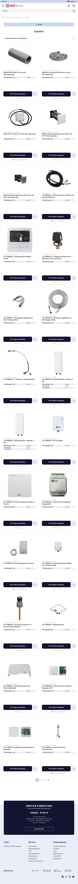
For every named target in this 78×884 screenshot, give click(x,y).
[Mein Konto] (68, 6)
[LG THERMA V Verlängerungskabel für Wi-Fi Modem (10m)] (20, 301)
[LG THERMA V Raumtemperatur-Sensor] (20, 546)
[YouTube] (73, 877)
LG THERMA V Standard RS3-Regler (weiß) (17, 258)
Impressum (57, 858)
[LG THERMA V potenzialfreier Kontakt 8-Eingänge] (20, 730)
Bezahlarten (33, 856)
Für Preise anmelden (17, 94)
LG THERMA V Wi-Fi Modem (52, 441)
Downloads (33, 846)
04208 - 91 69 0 (39, 812)
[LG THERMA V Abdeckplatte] (58, 608)
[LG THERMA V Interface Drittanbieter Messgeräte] (58, 485)
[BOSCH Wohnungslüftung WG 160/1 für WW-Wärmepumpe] (58, 117)
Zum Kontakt (39, 829)
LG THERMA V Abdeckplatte (53, 625)
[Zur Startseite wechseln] (35, 5)
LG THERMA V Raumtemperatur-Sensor (19, 563)
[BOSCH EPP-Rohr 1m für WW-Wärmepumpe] (20, 56)
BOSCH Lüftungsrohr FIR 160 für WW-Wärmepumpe (56, 73)
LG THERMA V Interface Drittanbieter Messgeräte (56, 503)
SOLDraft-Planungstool (13, 846)
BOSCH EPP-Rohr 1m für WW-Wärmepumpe (15, 73)
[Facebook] (66, 877)
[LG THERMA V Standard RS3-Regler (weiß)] (20, 240)
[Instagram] (70, 877)
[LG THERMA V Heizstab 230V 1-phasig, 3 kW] (20, 424)
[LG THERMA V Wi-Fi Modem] (58, 424)
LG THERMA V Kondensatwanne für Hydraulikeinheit (17, 687)
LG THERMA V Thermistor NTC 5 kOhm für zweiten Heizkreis (58, 196)
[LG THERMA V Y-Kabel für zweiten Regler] (20, 362)
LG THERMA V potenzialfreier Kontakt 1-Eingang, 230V (57, 687)
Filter (40, 24)
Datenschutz (58, 854)
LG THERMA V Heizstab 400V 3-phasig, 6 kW (57, 380)
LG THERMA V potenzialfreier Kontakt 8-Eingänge (19, 748)
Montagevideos (34, 849)
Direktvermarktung (36, 861)
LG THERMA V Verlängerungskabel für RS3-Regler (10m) (56, 319)
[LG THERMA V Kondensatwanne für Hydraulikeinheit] (20, 669)
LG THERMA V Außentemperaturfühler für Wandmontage (57, 564)
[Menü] (3, 5)
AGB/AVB (56, 856)
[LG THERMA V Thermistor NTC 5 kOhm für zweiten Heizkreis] (58, 178)
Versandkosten (34, 854)
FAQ (30, 851)
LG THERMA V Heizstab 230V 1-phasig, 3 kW (19, 442)
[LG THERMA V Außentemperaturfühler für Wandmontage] (58, 546)
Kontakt (56, 849)
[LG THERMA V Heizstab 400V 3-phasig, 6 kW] (58, 362)
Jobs (55, 851)
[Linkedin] (63, 877)
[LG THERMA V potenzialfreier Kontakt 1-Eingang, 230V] (58, 669)
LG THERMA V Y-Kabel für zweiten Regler (19, 379)
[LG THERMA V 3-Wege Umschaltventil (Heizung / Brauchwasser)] (58, 240)
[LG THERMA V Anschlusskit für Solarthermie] (58, 730)
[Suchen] (74, 11)
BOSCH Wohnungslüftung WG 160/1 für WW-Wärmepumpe (57, 135)
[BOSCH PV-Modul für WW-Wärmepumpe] (20, 117)
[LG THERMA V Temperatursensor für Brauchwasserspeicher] (20, 608)
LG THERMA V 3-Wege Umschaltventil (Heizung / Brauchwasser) (56, 258)
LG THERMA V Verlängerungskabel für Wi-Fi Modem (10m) (18, 319)
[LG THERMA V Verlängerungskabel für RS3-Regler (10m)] (58, 301)
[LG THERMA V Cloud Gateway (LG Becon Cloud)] (20, 485)
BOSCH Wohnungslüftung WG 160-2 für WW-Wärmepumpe (19, 196)
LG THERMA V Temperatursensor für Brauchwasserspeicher (18, 626)
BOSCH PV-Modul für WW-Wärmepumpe (19, 134)
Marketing (32, 858)
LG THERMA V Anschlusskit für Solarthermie (54, 748)
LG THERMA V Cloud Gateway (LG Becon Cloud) (19, 503)
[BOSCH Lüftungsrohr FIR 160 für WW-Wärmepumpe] (58, 56)
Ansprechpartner (59, 846)
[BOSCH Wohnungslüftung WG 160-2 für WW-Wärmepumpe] (20, 178)
